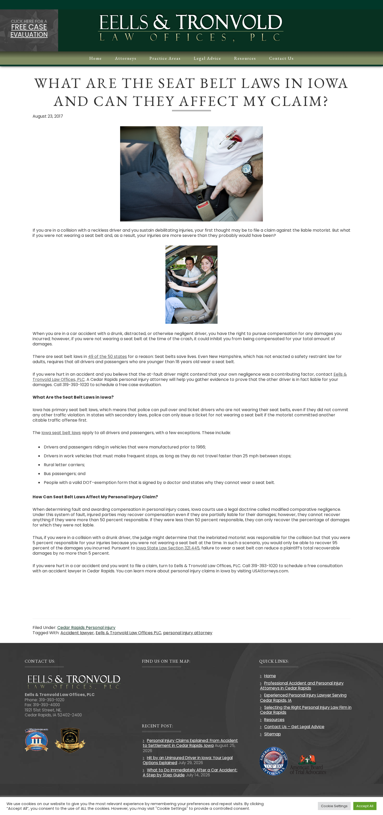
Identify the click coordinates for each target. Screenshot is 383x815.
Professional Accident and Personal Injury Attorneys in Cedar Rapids (302, 685)
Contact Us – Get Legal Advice (294, 726)
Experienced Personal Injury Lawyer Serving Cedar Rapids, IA (303, 697)
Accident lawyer (77, 633)
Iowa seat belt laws (61, 433)
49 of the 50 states (107, 356)
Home (270, 676)
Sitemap (272, 734)
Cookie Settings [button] (334, 806)
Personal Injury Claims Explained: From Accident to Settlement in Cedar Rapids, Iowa (190, 743)
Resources (274, 719)
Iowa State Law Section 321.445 (168, 548)
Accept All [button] (364, 806)
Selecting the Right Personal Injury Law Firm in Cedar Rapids (305, 710)
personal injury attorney (187, 633)
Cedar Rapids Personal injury (86, 628)
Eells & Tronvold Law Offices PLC (128, 633)
